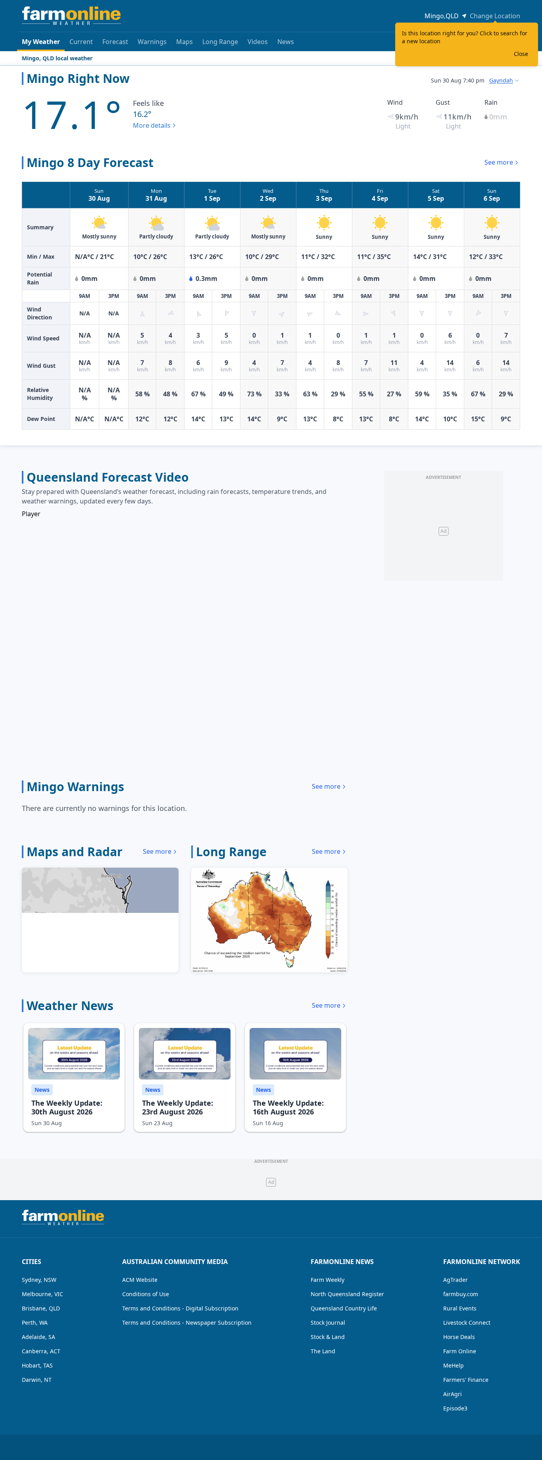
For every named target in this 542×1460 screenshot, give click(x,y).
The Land (323, 1351)
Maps (184, 41)
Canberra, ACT (41, 1351)
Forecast (115, 41)
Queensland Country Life (344, 1308)
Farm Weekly (327, 1279)
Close (521, 54)
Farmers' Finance (465, 1379)
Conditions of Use (145, 1294)
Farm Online (459, 1351)
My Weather (41, 41)
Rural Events (460, 1308)
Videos (258, 41)
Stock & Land (328, 1337)
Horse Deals (459, 1337)
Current (81, 41)
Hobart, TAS (37, 1365)
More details (152, 125)
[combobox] (504, 80)
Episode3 (455, 1408)
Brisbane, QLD (41, 1308)
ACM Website (140, 1279)
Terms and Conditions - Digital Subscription (180, 1308)
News (285, 41)
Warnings (152, 41)
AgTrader (455, 1279)
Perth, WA (35, 1322)
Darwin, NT (37, 1379)
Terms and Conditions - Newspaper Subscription (187, 1322)
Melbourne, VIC (42, 1294)
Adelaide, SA (38, 1337)
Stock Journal (328, 1322)
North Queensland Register (347, 1294)
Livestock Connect (466, 1322)
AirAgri (452, 1394)
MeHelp (453, 1365)
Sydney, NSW (39, 1279)
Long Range (220, 41)
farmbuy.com (460, 1294)
